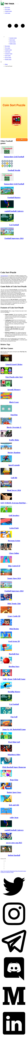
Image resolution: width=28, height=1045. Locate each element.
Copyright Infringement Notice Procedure (14, 871)
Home (6, 64)
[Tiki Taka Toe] (10, 5)
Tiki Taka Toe (9, 1037)
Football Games (8, 11)
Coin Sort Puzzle (4, 275)
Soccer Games (12, 41)
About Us (3, 871)
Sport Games (12, 39)
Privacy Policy (10, 872)
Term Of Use (4, 872)
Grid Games (7, 13)
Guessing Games (13, 38)
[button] (16, 36)
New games (7, 9)
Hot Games (7, 7)
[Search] (1, 62)
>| (5, 868)
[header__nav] (1, 1)
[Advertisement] (14, 83)
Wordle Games (12, 43)
